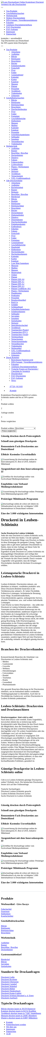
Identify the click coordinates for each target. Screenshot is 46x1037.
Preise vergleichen (9, 431)
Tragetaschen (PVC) (19, 332)
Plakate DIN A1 (17, 282)
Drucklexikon (16, 374)
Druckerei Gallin (8, 977)
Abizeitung (15, 52)
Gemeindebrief (17, 75)
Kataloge (15, 82)
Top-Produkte (11, 11)
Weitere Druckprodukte (15, 18)
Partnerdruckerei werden (16, 1024)
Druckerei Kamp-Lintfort (11, 993)
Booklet (14, 201)
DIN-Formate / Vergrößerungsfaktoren (21, 20)
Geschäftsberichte (18, 118)
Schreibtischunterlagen (20, 135)
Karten (14, 79)
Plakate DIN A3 (17, 286)
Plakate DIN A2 (17, 284)
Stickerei (14, 171)
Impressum (10, 32)
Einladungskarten (18, 66)
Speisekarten (16, 321)
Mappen (14, 84)
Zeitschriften (16, 353)
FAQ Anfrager (12, 29)
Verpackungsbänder (19, 341)
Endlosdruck (16, 226)
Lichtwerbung (17, 164)
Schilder (14, 169)
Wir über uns (11, 1027)
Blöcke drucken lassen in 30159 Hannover (18, 1009)
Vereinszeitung (17, 337)
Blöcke (14, 56)
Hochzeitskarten (17, 252)
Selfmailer (15, 137)
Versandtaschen (17, 141)
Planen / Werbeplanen (20, 167)
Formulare (15, 116)
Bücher (14, 63)
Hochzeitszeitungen (19, 254)
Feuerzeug (5, 911)
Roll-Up (14, 302)
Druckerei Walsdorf (9, 986)
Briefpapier (15, 59)
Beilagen (14, 192)
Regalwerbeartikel (18, 300)
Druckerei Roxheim (9, 979)
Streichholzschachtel (19, 325)
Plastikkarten (16, 293)
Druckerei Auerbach (9, 998)
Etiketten (14, 229)
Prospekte (15, 89)
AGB (8, 1034)
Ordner (14, 275)
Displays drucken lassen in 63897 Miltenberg (19, 1018)
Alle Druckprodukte (14, 180)
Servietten (15, 316)
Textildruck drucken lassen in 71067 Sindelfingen (21, 1013)
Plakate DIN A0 (17, 279)
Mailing (14, 125)
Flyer (13, 70)
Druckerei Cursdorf (9, 984)
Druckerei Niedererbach (10, 991)
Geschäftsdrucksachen (15, 13)
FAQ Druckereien (13, 27)
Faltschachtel (6, 909)
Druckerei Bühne (8, 989)
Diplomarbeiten (17, 215)
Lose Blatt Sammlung (20, 263)
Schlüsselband (17, 307)
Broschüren (16, 61)
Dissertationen (17, 220)
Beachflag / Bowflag (19, 153)
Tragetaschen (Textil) (19, 334)
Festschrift (15, 68)
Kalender (15, 77)
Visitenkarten (16, 93)
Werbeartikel (16, 348)
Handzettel (15, 247)
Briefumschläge (17, 105)
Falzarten (10, 22)
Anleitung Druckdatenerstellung (19, 25)
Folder (13, 72)
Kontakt (9, 1022)
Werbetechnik (11, 16)
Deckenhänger (17, 155)
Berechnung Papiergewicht (22, 360)
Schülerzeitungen (18, 311)
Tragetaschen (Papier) (20, 330)
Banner (14, 151)
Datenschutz (11, 34)
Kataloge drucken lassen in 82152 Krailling (18, 1011)
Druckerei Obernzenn (10, 982)
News (13, 380)
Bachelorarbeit (17, 187)
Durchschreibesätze (19, 109)
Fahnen (14, 160)
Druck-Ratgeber (12, 357)
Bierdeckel (15, 197)
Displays (14, 158)
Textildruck (15, 91)
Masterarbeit (16, 272)
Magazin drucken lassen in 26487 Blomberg (19, 1016)
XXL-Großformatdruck (20, 178)
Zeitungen (15, 95)
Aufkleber (15, 54)
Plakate (14, 86)
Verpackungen (17, 176)
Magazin (14, 266)
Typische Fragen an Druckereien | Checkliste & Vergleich (24, 370)
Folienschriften (17, 162)
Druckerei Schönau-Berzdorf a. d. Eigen (17, 995)
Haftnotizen (16, 121)
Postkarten (15, 295)
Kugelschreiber (7, 916)
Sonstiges (15, 139)
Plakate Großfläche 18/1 (21, 288)
